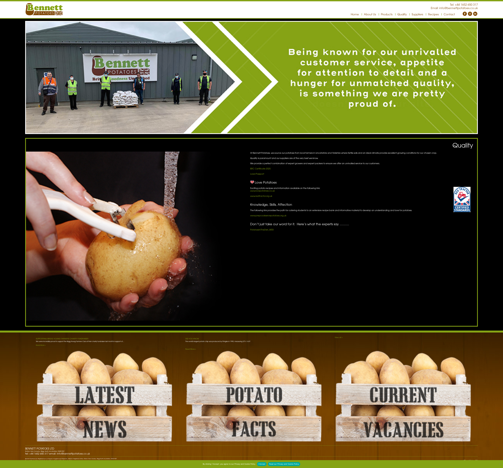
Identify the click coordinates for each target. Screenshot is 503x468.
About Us (370, 14)
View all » (339, 337)
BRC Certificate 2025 (260, 168)
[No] (499, 464)
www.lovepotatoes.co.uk (262, 190)
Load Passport (257, 174)
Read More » (40, 345)
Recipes (433, 14)
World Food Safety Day (47, 339)
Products (386, 14)
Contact (449, 14)
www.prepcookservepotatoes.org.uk (268, 215)
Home (355, 14)
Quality (402, 14)
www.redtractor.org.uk (261, 196)
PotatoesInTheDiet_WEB (262, 229)
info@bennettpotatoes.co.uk (458, 8)
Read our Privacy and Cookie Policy (284, 464)
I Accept (261, 464)
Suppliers (417, 14)
